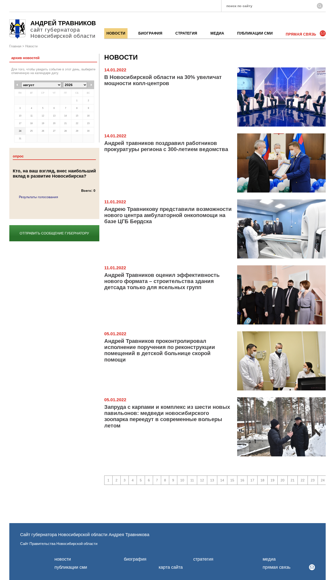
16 (242, 480)
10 (182, 480)
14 (222, 480)
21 (293, 480)
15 (232, 480)
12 (202, 480)
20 (282, 480)
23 (313, 480)
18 (262, 480)
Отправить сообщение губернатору (54, 233)
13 (212, 480)
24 (323, 480)
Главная (15, 46)
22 (303, 480)
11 (192, 480)
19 (272, 480)
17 (252, 480)
